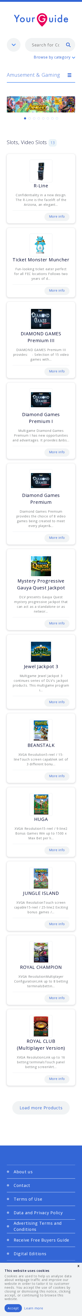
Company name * (26, 694)
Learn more (33, 1308)
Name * (18, 651)
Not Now (27, 755)
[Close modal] (66, 606)
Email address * (25, 673)
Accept (13, 1308)
